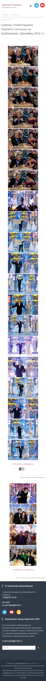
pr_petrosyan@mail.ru (11, 605)
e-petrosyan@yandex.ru (12, 641)
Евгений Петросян (12, 5)
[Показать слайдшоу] (23, 464)
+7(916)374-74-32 (9, 597)
